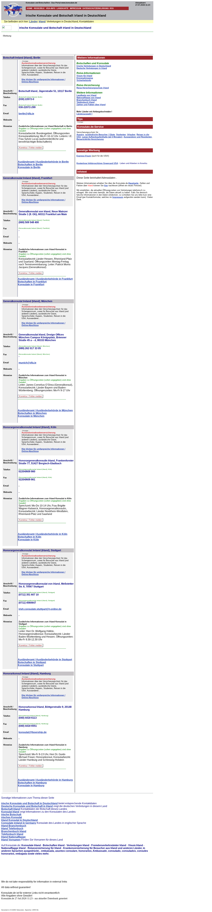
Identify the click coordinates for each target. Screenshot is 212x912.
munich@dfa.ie (27, 362)
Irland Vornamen (11, 839)
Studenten (121, 134)
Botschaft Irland (10, 809)
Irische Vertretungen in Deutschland (94, 66)
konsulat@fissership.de (33, 732)
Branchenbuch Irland (87, 100)
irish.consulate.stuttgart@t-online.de (40, 609)
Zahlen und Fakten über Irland (91, 104)
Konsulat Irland (10, 811)
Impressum (117, 197)
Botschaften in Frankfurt (32, 281)
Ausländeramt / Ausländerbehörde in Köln (42, 534)
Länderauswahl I (84, 114)
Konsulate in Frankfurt (31, 284)
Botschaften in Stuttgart (32, 662)
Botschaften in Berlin (30, 164)
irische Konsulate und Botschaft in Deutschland (29, 803)
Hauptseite (133, 183)
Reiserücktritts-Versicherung (90, 139)
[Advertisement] (58, 44)
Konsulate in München (31, 416)
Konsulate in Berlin (29, 167)
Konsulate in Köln (28, 539)
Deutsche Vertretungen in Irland (92, 68)
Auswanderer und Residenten (138, 137)
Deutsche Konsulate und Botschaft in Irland (27, 806)
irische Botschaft (11, 814)
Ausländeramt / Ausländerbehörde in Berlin (43, 161)
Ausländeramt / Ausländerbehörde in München (45, 410)
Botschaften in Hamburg (32, 782)
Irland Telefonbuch (12, 828)
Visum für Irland (84, 76)
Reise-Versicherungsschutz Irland (93, 88)
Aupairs (80, 134)
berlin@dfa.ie (26, 113)
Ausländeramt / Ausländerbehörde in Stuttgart (45, 659)
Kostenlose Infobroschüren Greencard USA (97, 163)
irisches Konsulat (11, 817)
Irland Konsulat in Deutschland (19, 820)
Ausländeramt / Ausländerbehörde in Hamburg (45, 780)
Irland (42, 21)
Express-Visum (84, 156)
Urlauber (131, 134)
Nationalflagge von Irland (89, 97)
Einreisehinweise (85, 78)
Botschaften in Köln (29, 537)
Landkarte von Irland (86, 95)
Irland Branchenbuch (13, 825)
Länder (33, 21)
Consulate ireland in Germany (18, 823)
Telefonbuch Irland (86, 102)
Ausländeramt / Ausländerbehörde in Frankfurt (45, 279)
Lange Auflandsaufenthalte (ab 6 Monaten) (102, 137)
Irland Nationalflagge (13, 837)
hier (106, 185)
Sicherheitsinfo (84, 80)
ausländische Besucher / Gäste (100, 134)
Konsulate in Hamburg (31, 785)
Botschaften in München (32, 413)
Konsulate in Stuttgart (31, 665)
